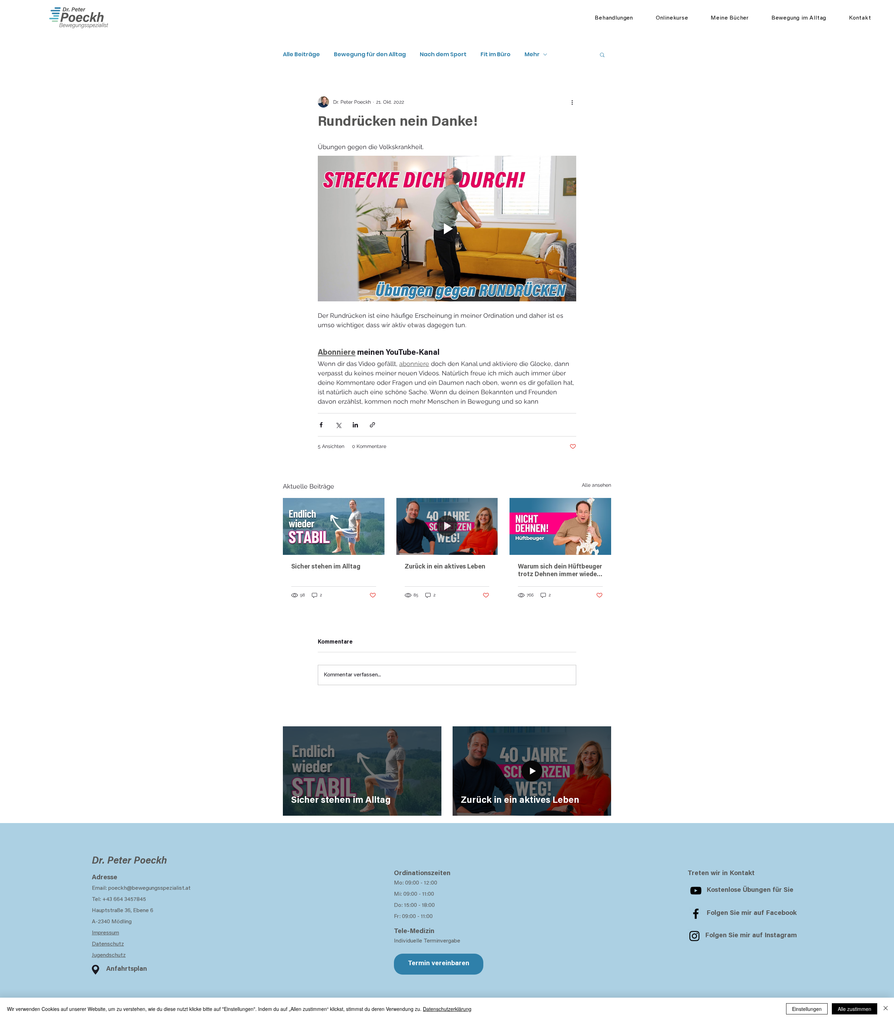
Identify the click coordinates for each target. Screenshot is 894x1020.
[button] (602, 54)
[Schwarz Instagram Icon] (694, 936)
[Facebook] (696, 913)
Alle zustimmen (854, 1008)
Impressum (105, 933)
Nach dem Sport (443, 54)
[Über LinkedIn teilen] (355, 424)
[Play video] (447, 228)
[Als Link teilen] (372, 424)
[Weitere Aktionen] (572, 102)
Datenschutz (108, 944)
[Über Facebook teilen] (321, 424)
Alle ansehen (596, 485)
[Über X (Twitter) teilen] (338, 424)
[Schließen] (885, 1008)
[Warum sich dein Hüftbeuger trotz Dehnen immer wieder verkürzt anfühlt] (560, 526)
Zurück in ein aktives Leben (445, 567)
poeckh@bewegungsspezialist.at (149, 888)
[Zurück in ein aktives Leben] (447, 526)
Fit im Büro (496, 54)
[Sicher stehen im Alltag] (333, 526)
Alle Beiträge (301, 54)
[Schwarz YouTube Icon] (696, 890)
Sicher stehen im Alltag (325, 567)
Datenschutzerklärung (447, 1008)
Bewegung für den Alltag (370, 54)
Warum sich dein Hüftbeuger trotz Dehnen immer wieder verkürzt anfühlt (560, 571)
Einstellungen (807, 1008)
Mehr (532, 54)
